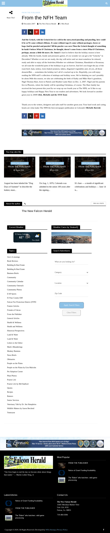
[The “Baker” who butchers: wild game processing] (61, 480)
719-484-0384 (62, 515)
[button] (55, 444)
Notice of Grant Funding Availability (82, 470)
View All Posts (98, 203)
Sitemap (53, 530)
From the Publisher (31, 13)
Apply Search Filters (71, 305)
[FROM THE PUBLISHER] (61, 465)
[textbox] (58, 272)
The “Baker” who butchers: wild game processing (82, 479)
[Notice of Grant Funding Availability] (61, 473)
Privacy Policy (62, 530)
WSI (47, 530)
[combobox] (71, 272)
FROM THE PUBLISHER (20, 167)
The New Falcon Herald (47, 24)
